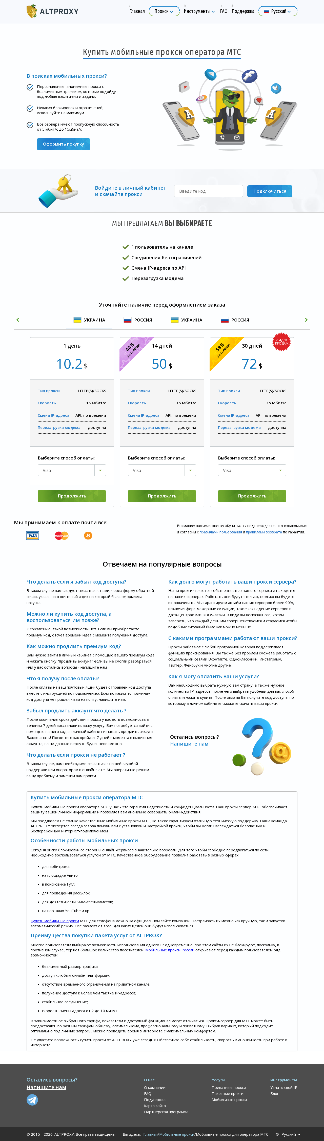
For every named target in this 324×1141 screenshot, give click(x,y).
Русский (288, 1134)
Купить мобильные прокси (55, 920)
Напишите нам (189, 743)
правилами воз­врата (264, 532)
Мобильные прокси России (169, 949)
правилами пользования (221, 532)
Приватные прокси (229, 1087)
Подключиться (269, 191)
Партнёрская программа (166, 1111)
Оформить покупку (63, 144)
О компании (155, 1087)
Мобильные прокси (229, 1099)
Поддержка (155, 1099)
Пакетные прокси (228, 1093)
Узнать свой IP (283, 1087)
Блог (274, 1093)
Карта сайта (155, 1105)
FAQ (147, 1093)
